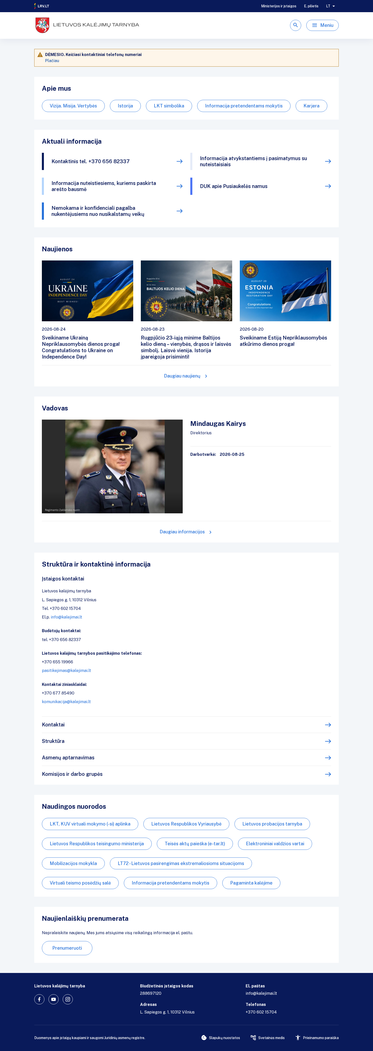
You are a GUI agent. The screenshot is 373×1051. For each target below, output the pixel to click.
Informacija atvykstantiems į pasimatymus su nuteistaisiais (253, 161)
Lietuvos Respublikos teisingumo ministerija (97, 843)
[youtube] (53, 999)
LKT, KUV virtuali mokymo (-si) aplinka (90, 824)
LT (328, 6)
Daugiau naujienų (182, 376)
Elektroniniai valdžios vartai (275, 843)
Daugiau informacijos (182, 531)
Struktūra (53, 741)
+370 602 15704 (261, 1012)
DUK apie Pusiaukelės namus (233, 186)
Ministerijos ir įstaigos (278, 6)
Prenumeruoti (67, 948)
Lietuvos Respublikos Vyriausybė (186, 824)
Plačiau (52, 60)
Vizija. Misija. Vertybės (73, 105)
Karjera (311, 105)
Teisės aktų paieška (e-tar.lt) (195, 843)
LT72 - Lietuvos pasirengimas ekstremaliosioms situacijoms (181, 863)
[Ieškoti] (295, 25)
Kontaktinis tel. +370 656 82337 (91, 161)
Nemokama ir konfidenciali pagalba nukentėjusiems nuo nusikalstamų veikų (98, 211)
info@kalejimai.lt (66, 617)
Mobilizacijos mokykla (73, 863)
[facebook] (39, 999)
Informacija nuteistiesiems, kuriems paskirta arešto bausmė (104, 186)
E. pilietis (311, 6)
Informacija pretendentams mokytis (244, 105)
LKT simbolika (169, 105)
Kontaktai (53, 725)
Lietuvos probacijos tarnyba (272, 824)
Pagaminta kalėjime (251, 883)
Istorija (125, 105)
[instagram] (68, 999)
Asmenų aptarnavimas (68, 758)
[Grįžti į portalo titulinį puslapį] (41, 6)
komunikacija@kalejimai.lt (66, 701)
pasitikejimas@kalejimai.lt (66, 670)
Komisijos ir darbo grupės (72, 774)
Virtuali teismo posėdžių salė (80, 883)
